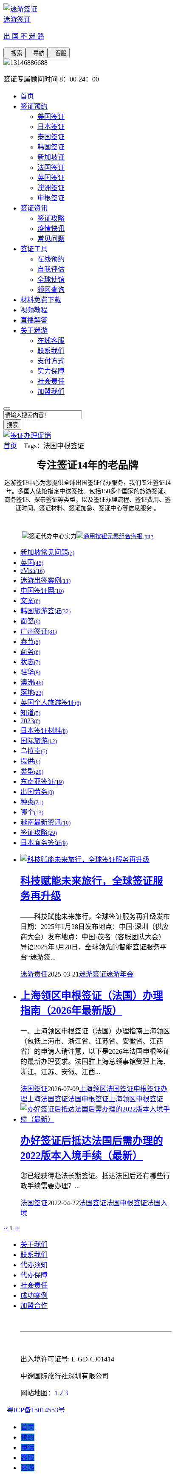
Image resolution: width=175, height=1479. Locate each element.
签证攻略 (51, 218)
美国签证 (51, 116)
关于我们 (34, 1244)
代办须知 (34, 1265)
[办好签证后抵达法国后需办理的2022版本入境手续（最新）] (96, 1119)
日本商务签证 (44, 842)
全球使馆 (51, 279)
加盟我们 (51, 391)
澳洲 (31, 682)
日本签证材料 (44, 730)
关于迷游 (34, 330)
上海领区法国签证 (106, 1088)
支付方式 (51, 361)
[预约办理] (114, 536)
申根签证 (51, 198)
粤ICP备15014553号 (36, 1410)
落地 (31, 692)
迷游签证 (92, 974)
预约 (27, 1437)
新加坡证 (51, 157)
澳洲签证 (51, 187)
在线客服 (51, 340)
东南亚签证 (42, 781)
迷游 (27, 1467)
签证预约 (34, 106)
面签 (30, 621)
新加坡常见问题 (47, 552)
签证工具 (34, 249)
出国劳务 (37, 791)
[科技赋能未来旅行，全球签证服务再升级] (85, 859)
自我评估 (51, 269)
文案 (30, 600)
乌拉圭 (33, 751)
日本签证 (51, 126)
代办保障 (34, 1275)
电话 (27, 1447)
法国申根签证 (88, 1099)
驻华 (30, 672)
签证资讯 (34, 208)
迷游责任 (34, 974)
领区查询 (51, 289)
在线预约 (51, 259)
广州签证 (38, 631)
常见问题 (51, 238)
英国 (31, 562)
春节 (30, 641)
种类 (31, 801)
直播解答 (34, 320)
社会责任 (51, 381)
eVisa (32, 570)
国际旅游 (38, 740)
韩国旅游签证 (45, 611)
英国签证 (51, 177)
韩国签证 (51, 147)
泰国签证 (51, 136)
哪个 (31, 812)
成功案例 (34, 1295)
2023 (30, 720)
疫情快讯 (51, 228)
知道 (30, 712)
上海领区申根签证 (136, 1099)
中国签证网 (42, 590)
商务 (30, 651)
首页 (27, 96)
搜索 (14, 53)
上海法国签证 (47, 1099)
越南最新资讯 (45, 822)
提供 (30, 761)
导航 (36, 53)
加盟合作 (34, 1305)
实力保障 (51, 371)
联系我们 (51, 350)
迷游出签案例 (45, 580)
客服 (58, 53)
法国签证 (51, 167)
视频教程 (34, 310)
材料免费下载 (40, 299)
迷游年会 (119, 974)
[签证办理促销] (27, 435)
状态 (30, 661)
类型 (31, 771)
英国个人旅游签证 (50, 702)
